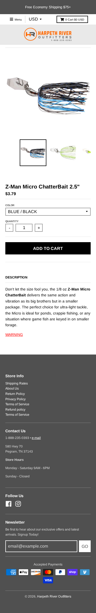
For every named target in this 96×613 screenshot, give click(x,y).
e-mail (36, 438)
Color (9, 205)
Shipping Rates (16, 383)
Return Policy (15, 394)
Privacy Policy (15, 399)
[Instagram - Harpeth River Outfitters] (18, 504)
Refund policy (15, 409)
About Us (12, 388)
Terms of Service (17, 404)
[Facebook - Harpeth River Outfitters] (8, 504)
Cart (74, 19)
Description (16, 277)
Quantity (11, 221)
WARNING (14, 334)
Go (85, 546)
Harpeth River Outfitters (54, 596)
